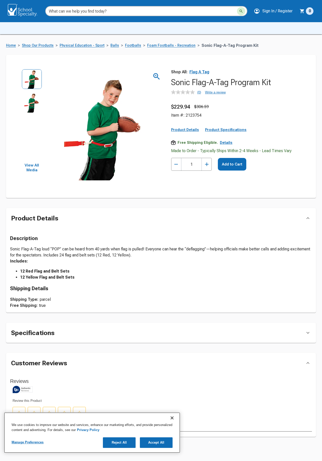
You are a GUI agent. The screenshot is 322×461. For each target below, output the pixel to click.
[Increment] (207, 164)
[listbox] (32, 116)
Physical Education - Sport (82, 45)
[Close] (172, 417)
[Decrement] (176, 164)
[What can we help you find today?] (241, 11)
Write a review (215, 92)
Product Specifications (226, 129)
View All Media (32, 168)
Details (226, 142)
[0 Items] (302, 11)
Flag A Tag (199, 72)
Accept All (156, 442)
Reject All (119, 442)
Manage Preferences (28, 442)
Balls (114, 45)
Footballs (133, 45)
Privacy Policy (88, 430)
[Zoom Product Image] (156, 76)
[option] (32, 80)
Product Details (185, 129)
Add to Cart (232, 164)
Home (11, 45)
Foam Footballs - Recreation (171, 45)
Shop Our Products (38, 45)
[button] (273, 11)
